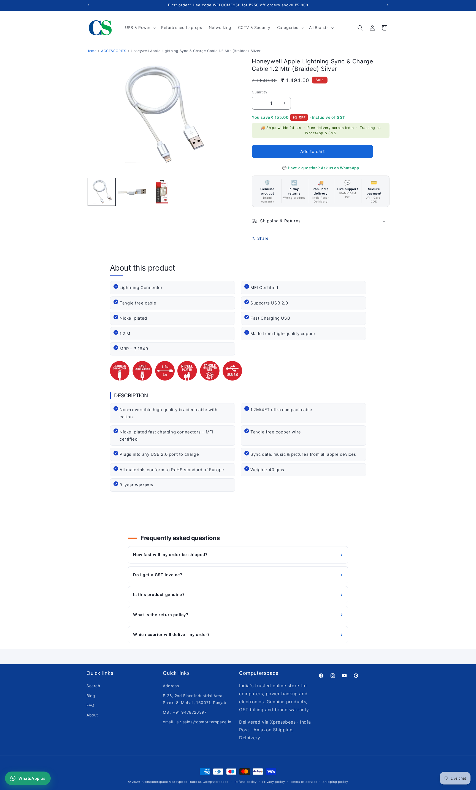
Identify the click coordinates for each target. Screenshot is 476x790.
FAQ (90, 705)
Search (93, 685)
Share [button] (263, 238)
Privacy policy (273, 781)
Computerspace (155, 782)
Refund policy (246, 781)
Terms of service (303, 781)
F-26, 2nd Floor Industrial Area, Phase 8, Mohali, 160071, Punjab (194, 699)
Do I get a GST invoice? (238, 575)
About (92, 715)
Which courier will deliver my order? (238, 634)
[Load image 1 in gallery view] (101, 192)
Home (91, 51)
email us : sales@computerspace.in (197, 721)
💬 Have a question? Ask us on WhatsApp (320, 168)
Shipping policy (335, 781)
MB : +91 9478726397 (185, 712)
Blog (90, 695)
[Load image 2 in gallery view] (132, 192)
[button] (140, 27)
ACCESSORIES (113, 51)
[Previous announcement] (88, 5)
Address (171, 685)
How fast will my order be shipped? (238, 554)
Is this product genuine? (238, 594)
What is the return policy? (238, 614)
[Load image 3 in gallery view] (162, 192)
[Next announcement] (388, 5)
